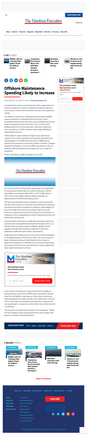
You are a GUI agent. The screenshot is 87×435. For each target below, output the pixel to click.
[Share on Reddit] (21, 80)
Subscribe (63, 32)
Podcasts (22, 32)
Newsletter (39, 32)
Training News (25, 412)
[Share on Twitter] (11, 80)
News (8, 398)
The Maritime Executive (38, 100)
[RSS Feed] (68, 414)
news (8, 32)
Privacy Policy (59, 391)
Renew (50, 326)
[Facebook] (53, 414)
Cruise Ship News (26, 403)
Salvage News (25, 409)
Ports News (24, 406)
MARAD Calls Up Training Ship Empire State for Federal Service (16, 63)
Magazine (30, 32)
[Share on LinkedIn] (16, 80)
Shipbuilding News (26, 400)
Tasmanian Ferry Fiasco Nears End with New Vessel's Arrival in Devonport (35, 65)
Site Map (69, 391)
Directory (55, 32)
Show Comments (43, 379)
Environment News (26, 418)
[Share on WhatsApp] (26, 80)
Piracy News (24, 398)
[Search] (6, 15)
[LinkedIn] (58, 414)
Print (28, 326)
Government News (26, 415)
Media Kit (79, 23)
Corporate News (25, 421)
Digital (33, 326)
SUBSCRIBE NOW (74, 15)
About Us (17, 391)
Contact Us (47, 391)
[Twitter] (63, 414)
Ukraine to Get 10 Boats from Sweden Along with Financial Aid (76, 63)
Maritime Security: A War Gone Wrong (53, 361)
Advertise (47, 32)
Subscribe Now (42, 281)
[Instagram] (73, 414)
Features (14, 32)
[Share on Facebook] (6, 80)
